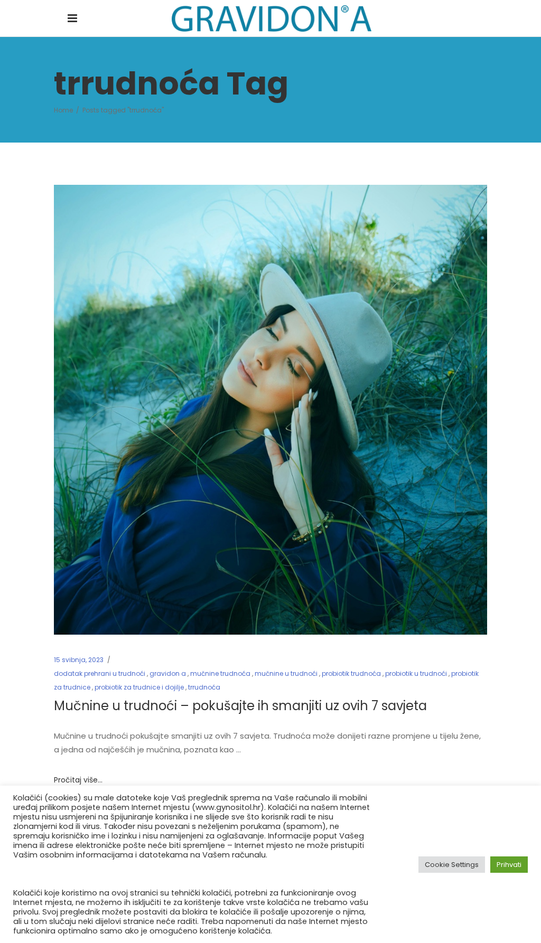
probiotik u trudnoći (416, 673)
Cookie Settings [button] (452, 865)
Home (63, 110)
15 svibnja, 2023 (79, 659)
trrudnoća (204, 687)
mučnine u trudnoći (286, 673)
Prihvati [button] (509, 865)
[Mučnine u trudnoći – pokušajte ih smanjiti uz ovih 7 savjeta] (270, 410)
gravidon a (168, 673)
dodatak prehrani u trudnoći (99, 673)
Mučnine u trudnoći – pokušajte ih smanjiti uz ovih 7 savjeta (240, 705)
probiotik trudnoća (351, 673)
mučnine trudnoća (220, 673)
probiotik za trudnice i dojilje (139, 687)
